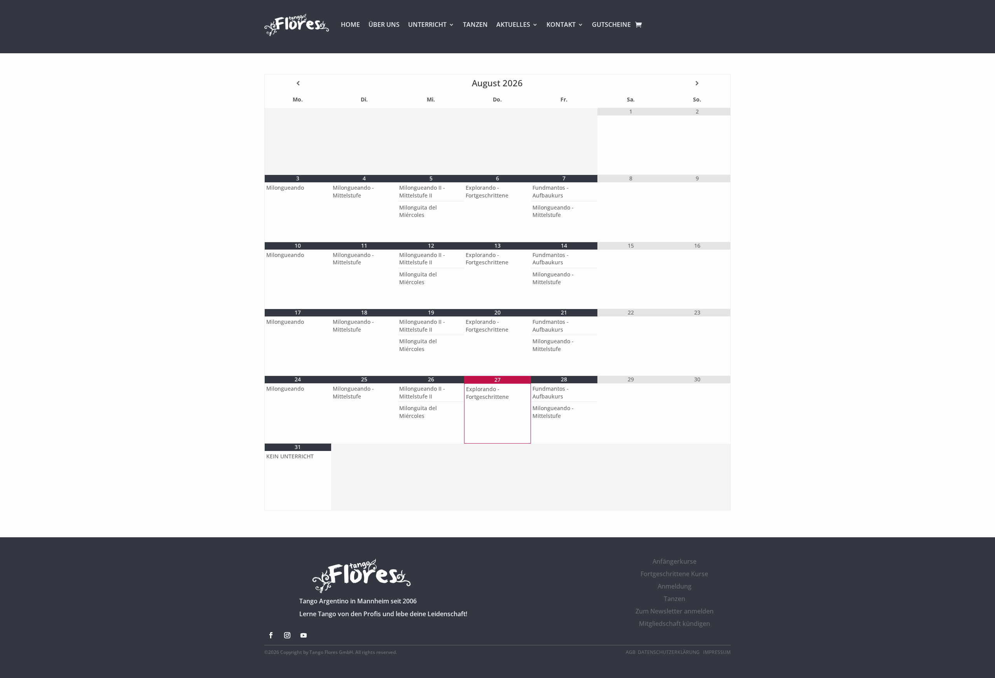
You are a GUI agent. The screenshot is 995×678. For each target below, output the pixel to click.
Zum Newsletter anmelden (674, 611)
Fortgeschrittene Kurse (674, 574)
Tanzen (674, 598)
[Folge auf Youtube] (303, 635)
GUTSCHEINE (611, 24)
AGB (630, 652)
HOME (350, 24)
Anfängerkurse (674, 561)
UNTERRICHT (427, 24)
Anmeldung (674, 586)
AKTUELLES (513, 24)
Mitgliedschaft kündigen (674, 623)
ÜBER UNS (384, 24)
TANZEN (475, 24)
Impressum (717, 652)
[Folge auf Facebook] (271, 635)
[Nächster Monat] (697, 83)
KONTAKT (561, 24)
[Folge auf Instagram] (287, 635)
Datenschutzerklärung (669, 652)
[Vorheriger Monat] (298, 83)
